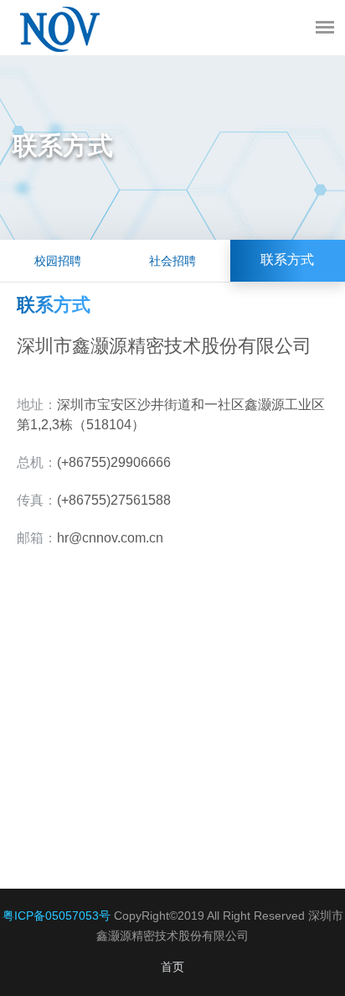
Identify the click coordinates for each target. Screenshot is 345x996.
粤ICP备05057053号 (57, 915)
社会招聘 (172, 260)
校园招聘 (57, 260)
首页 (172, 966)
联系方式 (287, 260)
